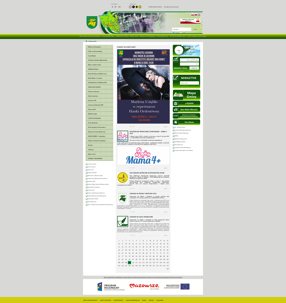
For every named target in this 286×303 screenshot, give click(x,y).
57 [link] (157, 250)
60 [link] (167, 250)
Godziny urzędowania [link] (105, 300)
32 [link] (122, 247)
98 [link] (143, 259)
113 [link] (143, 262)
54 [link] (146, 250)
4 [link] (129, 240)
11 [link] (153, 240)
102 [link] (157, 259)
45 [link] (167, 247)
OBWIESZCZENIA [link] (122, 36)
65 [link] (133, 253)
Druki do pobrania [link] (148, 36)
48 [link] (126, 250)
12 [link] (157, 240)
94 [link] (129, 259)
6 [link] (136, 240)
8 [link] (143, 240)
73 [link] (160, 253)
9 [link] (146, 240)
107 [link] (123, 262)
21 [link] (136, 244)
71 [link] (153, 253)
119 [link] (164, 262)
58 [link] (160, 250)
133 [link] (161, 265)
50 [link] (133, 250)
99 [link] (146, 259)
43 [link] (160, 247)
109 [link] (129, 262)
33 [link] (126, 247)
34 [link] (129, 247)
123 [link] (126, 265)
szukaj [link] (195, 29)
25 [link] (150, 244)
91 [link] (119, 259)
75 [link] (167, 253)
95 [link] (133, 259)
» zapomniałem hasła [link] (194, 71)
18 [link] (126, 244)
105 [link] (168, 259)
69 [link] (146, 253)
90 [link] (167, 256)
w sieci (183, 32)
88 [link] (160, 256)
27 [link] (157, 244)
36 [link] (136, 247)
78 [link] (126, 256)
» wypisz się (196, 85)
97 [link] (140, 259)
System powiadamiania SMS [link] (133, 300)
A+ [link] (116, 7)
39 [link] (146, 247)
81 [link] (136, 256)
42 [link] (157, 247)
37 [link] (140, 247)
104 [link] (164, 259)
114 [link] (147, 262)
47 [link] (122, 250)
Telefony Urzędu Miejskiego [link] (90, 300)
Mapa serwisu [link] (159, 300)
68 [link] (143, 253)
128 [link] (143, 265)
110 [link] (133, 262)
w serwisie (177, 32)
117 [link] (157, 262)
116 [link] (154, 262)
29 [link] (164, 244)
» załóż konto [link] (186, 71)
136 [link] (168, 269)
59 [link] (164, 250)
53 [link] (143, 250)
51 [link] (136, 250)
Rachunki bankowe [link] (118, 300)
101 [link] (154, 259)
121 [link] (119, 265)
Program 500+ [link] (163, 36)
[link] (92, 22)
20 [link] (133, 244)
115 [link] (150, 262)
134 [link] (164, 265)
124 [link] (129, 265)
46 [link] (119, 250)
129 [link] (147, 265)
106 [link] (119, 262)
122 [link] (123, 265)
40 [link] (150, 247)
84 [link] (146, 256)
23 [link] (143, 244)
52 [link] (140, 250)
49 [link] (129, 250)
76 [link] (119, 256)
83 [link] (143, 256)
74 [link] (164, 253)
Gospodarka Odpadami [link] (196, 36)
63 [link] (126, 253)
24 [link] (146, 244)
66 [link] (136, 253)
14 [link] (164, 240)
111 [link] (136, 262)
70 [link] (150, 253)
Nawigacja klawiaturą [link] (171, 7)
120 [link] (168, 262)
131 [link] (154, 265)
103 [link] (161, 259)
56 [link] (153, 250)
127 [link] (140, 265)
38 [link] (143, 247)
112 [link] (140, 262)
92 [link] (122, 259)
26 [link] (153, 244)
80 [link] (133, 256)
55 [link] (150, 250)
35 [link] (133, 247)
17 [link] (122, 244)
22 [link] (140, 244)
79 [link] (129, 256)
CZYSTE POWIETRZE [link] (178, 36)
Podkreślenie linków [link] (155, 7)
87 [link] (157, 256)
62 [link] (122, 253)
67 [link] (140, 253)
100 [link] (150, 259)
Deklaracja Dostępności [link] (90, 36)
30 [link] (167, 244)
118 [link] (161, 262)
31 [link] (119, 247)
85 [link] (150, 256)
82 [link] (140, 256)
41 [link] (153, 247)
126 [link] (136, 265)
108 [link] (126, 262)
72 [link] (157, 253)
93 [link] (126, 259)
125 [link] (133, 265)
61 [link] (119, 253)
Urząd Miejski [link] (108, 36)
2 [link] (122, 240)
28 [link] (160, 244)
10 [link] (150, 240)
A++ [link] (119, 7)
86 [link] (153, 256)
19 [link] (129, 244)
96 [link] (136, 259)
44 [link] (164, 247)
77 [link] (122, 256)
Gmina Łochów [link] (92, 41)
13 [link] (160, 240)
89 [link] (164, 256)
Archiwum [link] (151, 300)
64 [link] (129, 253)
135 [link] (168, 265)
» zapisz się (190, 85)
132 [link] (157, 265)
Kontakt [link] (144, 300)
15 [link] (167, 240)
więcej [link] (165, 126)
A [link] (112, 7)
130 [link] (150, 265)
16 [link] (119, 244)
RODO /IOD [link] (134, 36)
